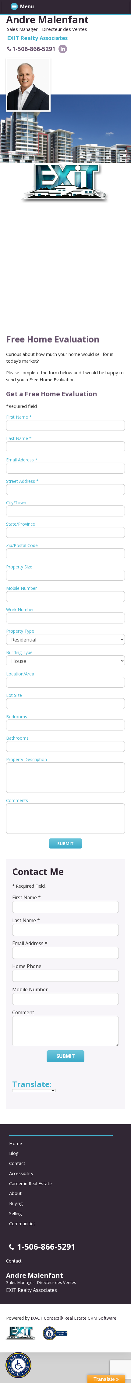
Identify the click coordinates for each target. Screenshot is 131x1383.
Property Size (19, 567)
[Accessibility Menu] (18, 1365)
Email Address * (21, 460)
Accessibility (21, 1173)
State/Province (20, 524)
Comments (17, 800)
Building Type (19, 652)
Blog (14, 1153)
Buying (16, 1203)
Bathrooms (17, 738)
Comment (23, 1012)
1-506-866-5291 (33, 49)
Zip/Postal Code (22, 545)
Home (15, 1143)
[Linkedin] (62, 49)
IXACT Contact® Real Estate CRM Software (73, 1318)
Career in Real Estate (30, 1183)
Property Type (20, 631)
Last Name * (19, 438)
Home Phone (26, 966)
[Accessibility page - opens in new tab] (57, 1342)
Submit (65, 843)
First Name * (19, 417)
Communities (22, 1223)
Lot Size (14, 695)
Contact (17, 1163)
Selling (15, 1213)
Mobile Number (21, 588)
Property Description (26, 759)
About (15, 1193)
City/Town (16, 502)
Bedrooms (16, 716)
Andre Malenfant (47, 19)
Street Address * (22, 481)
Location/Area (20, 674)
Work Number (20, 609)
